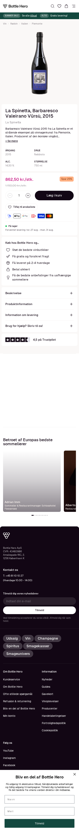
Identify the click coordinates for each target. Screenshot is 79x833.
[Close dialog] (74, 774)
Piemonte (37, 23)
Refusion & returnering (17, 701)
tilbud (33, 15)
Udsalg (12, 638)
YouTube (8, 750)
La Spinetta (13, 122)
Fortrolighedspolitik (54, 723)
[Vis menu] (73, 6)
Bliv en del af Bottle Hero (19, 708)
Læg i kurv (54, 195)
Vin (5, 23)
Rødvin (14, 23)
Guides (46, 686)
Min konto (9, 715)
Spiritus (12, 646)
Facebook (9, 765)
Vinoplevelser (50, 701)
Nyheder (47, 679)
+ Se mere (11, 140)
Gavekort (47, 694)
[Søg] (52, 6)
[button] (32, 515)
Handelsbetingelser (54, 715)
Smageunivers (18, 654)
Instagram (9, 757)
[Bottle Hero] (15, 6)
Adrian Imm (12, 502)
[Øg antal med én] (28, 195)
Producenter (49, 708)
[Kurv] (66, 6)
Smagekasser (37, 646)
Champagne (48, 638)
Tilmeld (39, 610)
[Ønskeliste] (59, 6)
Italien (24, 23)
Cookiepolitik (50, 730)
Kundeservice (11, 679)
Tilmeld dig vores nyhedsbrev (20, 593)
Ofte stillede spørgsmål (17, 694)
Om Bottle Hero (12, 686)
